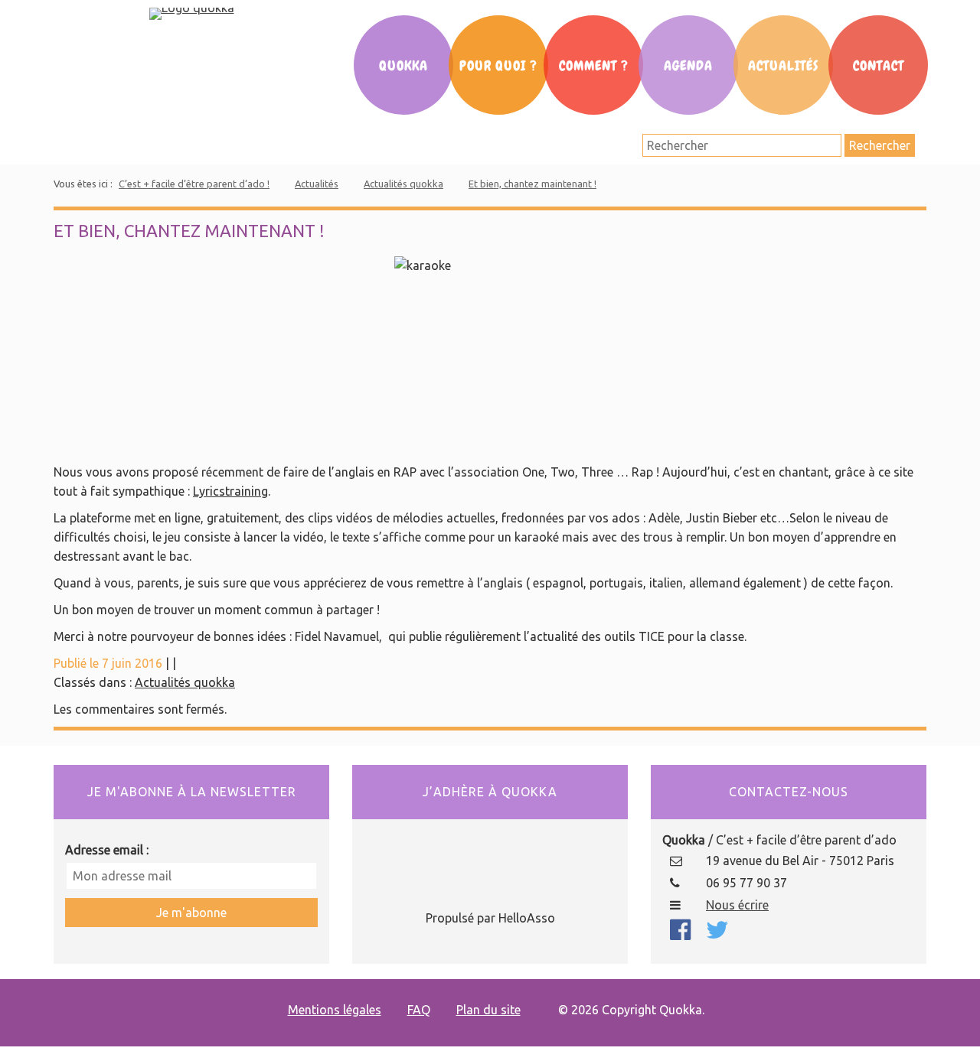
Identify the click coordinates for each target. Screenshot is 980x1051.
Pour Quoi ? (498, 65)
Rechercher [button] (879, 145)
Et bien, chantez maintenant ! (532, 183)
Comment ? (594, 65)
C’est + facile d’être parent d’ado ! (194, 183)
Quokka (403, 65)
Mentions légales (334, 1010)
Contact (878, 65)
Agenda (688, 65)
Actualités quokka (403, 183)
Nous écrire (737, 905)
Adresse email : (107, 850)
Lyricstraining (230, 491)
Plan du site (488, 1010)
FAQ (418, 1010)
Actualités (783, 65)
